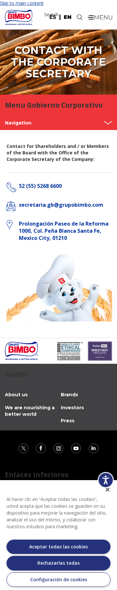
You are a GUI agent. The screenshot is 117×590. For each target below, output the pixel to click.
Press (67, 421)
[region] (58, 535)
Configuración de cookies (58, 579)
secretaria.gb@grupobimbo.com (61, 204)
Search (51, 14)
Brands (69, 395)
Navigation (18, 123)
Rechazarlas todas (58, 563)
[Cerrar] (107, 489)
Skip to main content (22, 3)
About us (16, 395)
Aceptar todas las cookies (58, 547)
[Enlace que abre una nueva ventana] (24, 447)
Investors (72, 408)
